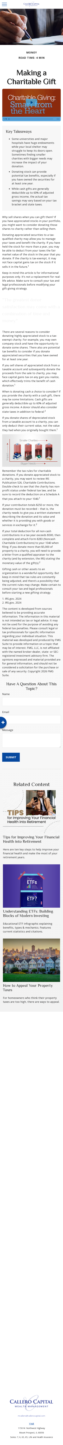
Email (5, 712)
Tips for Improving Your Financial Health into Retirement (31, 839)
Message (7, 730)
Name (6, 694)
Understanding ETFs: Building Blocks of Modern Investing (28, 913)
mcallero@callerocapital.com (31, 1415)
